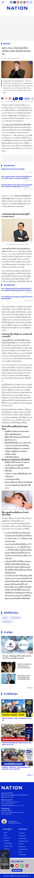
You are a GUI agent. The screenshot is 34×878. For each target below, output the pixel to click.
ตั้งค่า (5, 867)
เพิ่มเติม (5, 861)
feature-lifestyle (7, 850)
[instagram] (27, 867)
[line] (22, 867)
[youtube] (17, 867)
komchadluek (22, 838)
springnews (22, 846)
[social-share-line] (21, 2)
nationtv (21, 844)
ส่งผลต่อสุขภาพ (7, 621)
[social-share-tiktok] (14, 2)
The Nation (22, 833)
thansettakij (22, 854)
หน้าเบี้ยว (5, 618)
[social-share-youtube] (18, 2)
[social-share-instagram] (24, 2)
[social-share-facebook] (11, 2)
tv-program (8, 843)
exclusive (7, 838)
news (5, 835)
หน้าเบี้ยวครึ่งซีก (15, 618)
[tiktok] (12, 867)
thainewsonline (23, 849)
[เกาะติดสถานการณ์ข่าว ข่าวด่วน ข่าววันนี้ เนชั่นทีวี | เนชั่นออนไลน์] (17, 8)
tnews (20, 852)
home (5, 833)
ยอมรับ (5, 864)
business (6, 841)
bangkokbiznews (23, 841)
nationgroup (22, 836)
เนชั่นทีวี (11, 876)
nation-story (8, 846)
